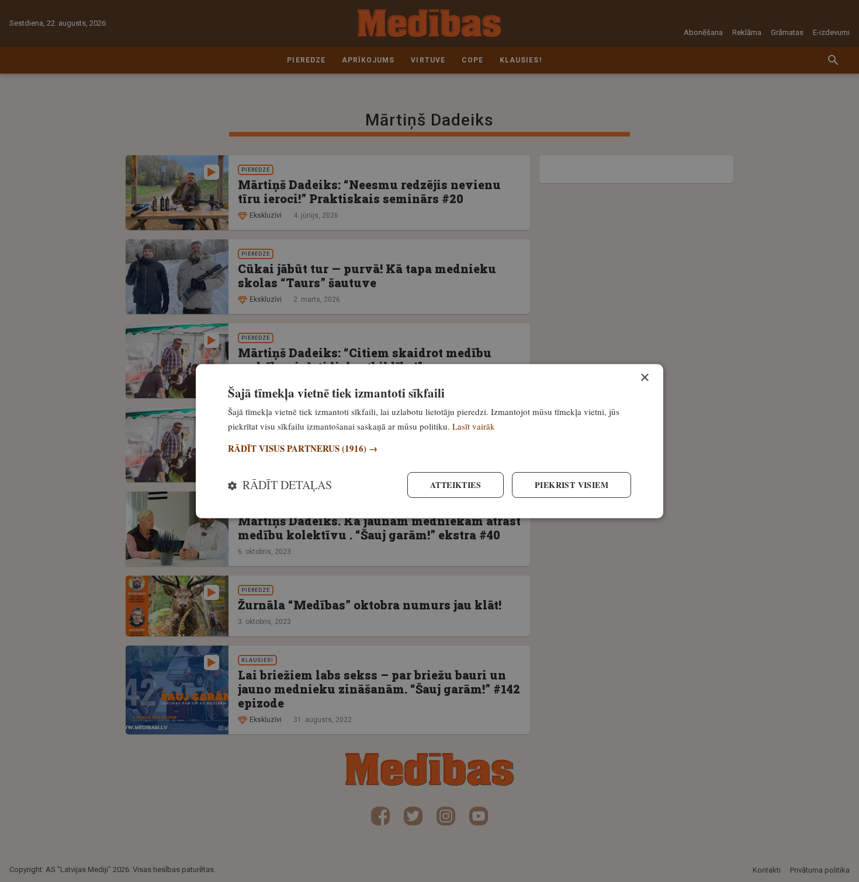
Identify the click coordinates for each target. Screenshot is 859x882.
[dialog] (429, 441)
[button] (429, 448)
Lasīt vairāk (473, 425)
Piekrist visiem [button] (571, 485)
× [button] (644, 377)
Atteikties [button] (455, 485)
